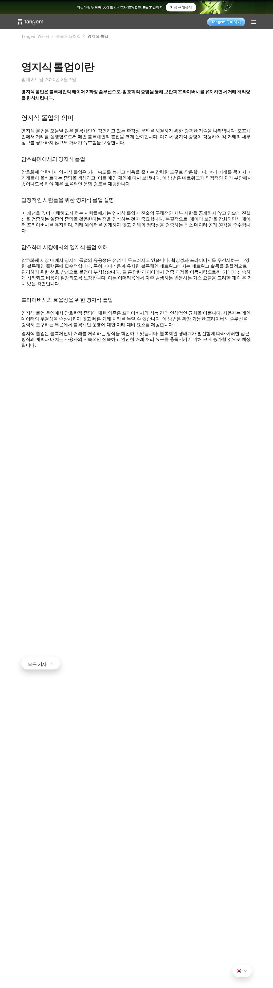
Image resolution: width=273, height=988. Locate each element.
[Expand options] (242, 971)
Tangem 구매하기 (226, 21)
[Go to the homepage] (30, 22)
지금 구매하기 (181, 7)
